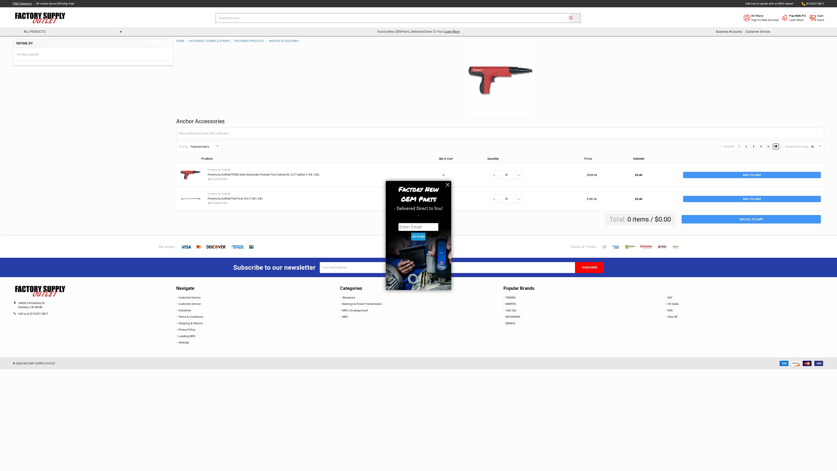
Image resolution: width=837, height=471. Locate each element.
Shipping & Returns (191, 323)
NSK (670, 310)
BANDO (510, 323)
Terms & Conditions (191, 316)
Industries (185, 310)
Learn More (796, 20)
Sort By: (183, 146)
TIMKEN (510, 297)
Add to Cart (752, 175)
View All (672, 316)
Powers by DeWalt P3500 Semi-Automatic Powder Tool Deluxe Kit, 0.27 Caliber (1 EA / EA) (263, 174)
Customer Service (757, 31)
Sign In (755, 20)
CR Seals (673, 303)
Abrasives (348, 297)
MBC (345, 316)
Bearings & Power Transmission (362, 303)
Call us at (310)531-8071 (33, 313)
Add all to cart (751, 219)
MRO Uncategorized (355, 310)
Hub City (511, 310)
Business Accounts (729, 31)
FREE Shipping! (22, 3)
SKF (669, 297)
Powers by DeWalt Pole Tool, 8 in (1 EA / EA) (235, 198)
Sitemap (184, 342)
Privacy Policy (187, 329)
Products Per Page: (797, 146)
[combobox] (398, 18)
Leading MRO (187, 336)
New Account (770, 20)
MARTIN (511, 303)
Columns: (729, 146)
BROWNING (513, 316)
